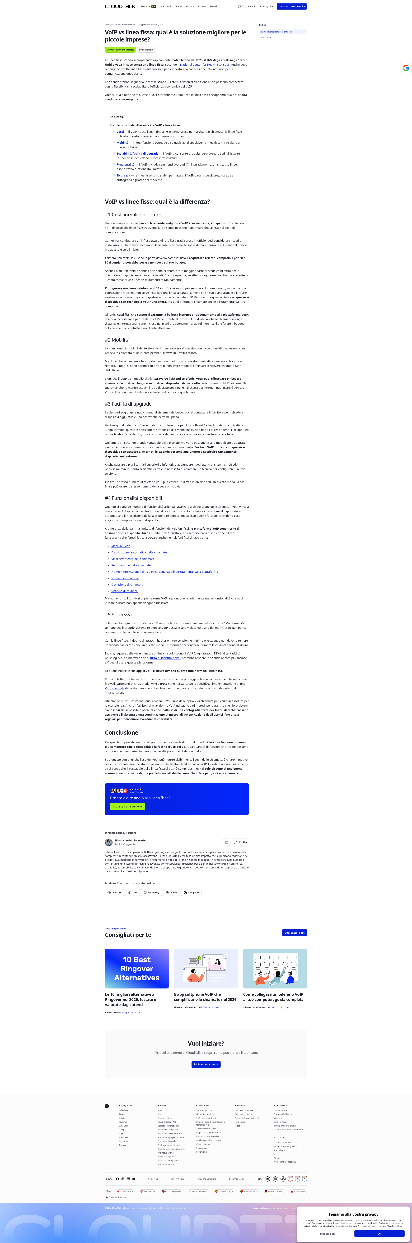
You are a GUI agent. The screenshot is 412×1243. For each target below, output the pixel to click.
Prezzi (213, 6)
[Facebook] (117, 1179)
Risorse (190, 6)
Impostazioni (327, 1233)
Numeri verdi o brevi (125, 578)
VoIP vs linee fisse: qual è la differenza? (276, 31)
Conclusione (265, 37)
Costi (120, 132)
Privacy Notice (177, 1179)
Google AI (193, 892)
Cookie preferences (262, 1208)
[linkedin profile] (226, 842)
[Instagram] (123, 1179)
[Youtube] (133, 1179)
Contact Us (153, 1179)
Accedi (251, 6)
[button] (240, 6)
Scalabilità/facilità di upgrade (138, 153)
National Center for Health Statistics (204, 64)
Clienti (178, 6)
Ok (379, 1233)
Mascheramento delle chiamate (132, 559)
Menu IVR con (120, 546)
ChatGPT (116, 892)
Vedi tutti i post (294, 932)
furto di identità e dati (165, 658)
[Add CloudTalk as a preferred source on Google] (406, 68)
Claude (173, 892)
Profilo (243, 842)
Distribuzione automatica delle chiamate (139, 552)
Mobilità (122, 142)
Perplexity (153, 892)
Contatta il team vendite (292, 6)
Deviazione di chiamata (127, 584)
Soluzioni (165, 6)
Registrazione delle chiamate (131, 565)
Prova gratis (266, 6)
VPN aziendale (114, 688)
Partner (202, 6)
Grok (134, 892)
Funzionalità (126, 164)
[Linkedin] (128, 1179)
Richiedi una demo (206, 1064)
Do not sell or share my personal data (290, 1208)
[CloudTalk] (120, 6)
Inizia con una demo (126, 806)
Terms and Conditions (206, 1179)
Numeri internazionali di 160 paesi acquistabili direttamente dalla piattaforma (164, 572)
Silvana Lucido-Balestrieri (124, 24)
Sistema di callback (124, 591)
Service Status (238, 1179)
